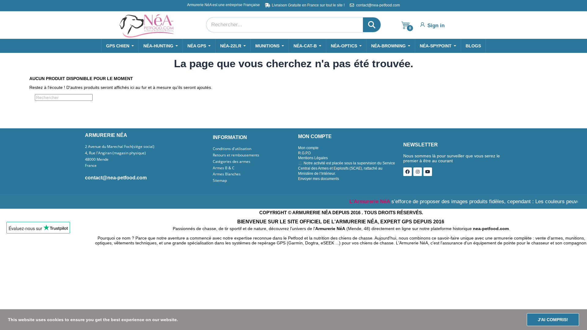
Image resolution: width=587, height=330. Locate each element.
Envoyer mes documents (318, 179)
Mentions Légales (313, 158)
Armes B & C (223, 168)
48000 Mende (97, 159)
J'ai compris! (553, 319)
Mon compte (308, 148)
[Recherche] (372, 24)
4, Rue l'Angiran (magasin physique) (115, 153)
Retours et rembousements (236, 155)
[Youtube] (427, 171)
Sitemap (220, 180)
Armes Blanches (227, 174)
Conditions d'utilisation (232, 149)
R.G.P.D (304, 153)
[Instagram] (417, 171)
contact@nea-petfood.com (116, 177)
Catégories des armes (231, 162)
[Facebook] (407, 171)
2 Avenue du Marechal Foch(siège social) (119, 147)
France (91, 165)
